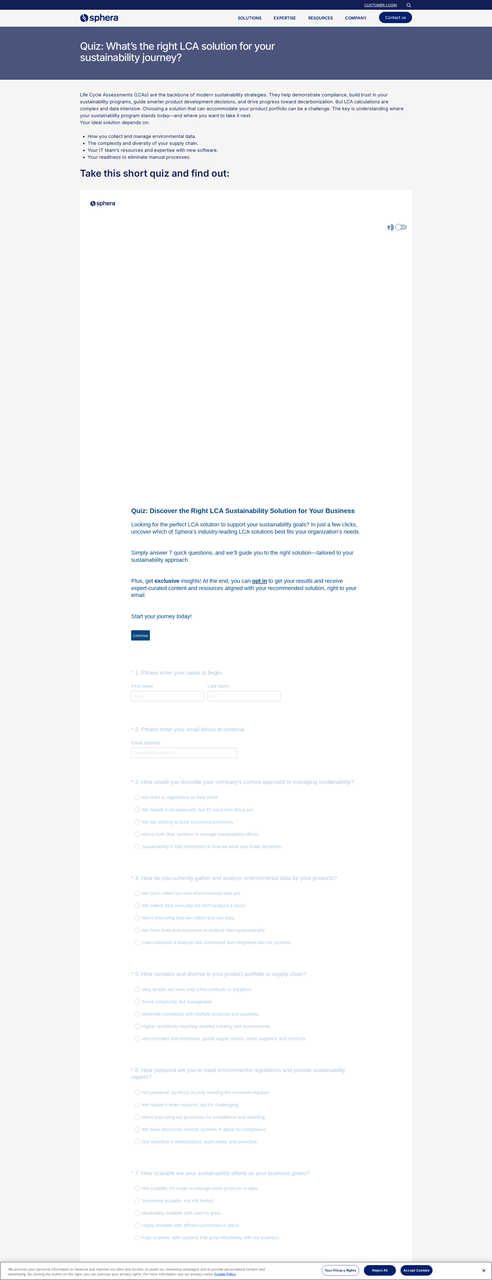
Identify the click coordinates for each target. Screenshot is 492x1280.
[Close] (483, 1270)
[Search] (408, 4)
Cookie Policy (225, 1274)
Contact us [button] (395, 17)
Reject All (379, 1270)
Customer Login (380, 5)
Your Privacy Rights (340, 1270)
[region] (246, 1271)
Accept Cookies (416, 1270)
